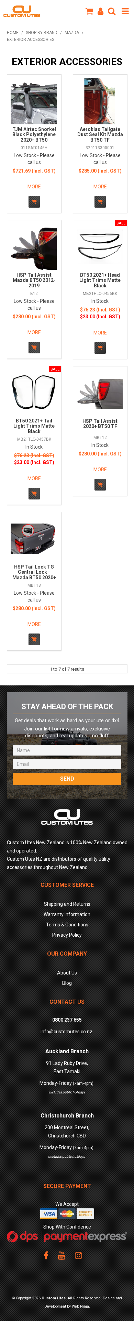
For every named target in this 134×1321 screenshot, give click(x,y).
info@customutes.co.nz (66, 1031)
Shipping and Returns (67, 904)
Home (13, 32)
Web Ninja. (81, 1306)
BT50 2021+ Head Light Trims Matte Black (100, 280)
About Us (67, 973)
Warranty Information (67, 914)
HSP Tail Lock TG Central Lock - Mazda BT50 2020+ (34, 572)
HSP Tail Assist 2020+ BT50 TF (100, 423)
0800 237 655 (67, 1020)
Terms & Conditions (67, 924)
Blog (67, 983)
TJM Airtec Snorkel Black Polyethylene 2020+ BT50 (34, 134)
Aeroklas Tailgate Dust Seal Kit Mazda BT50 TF (100, 134)
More (34, 186)
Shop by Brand (41, 32)
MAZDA (72, 32)
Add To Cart (34, 202)
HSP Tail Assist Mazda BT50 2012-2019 (34, 280)
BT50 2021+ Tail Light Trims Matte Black (34, 426)
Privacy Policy (67, 935)
